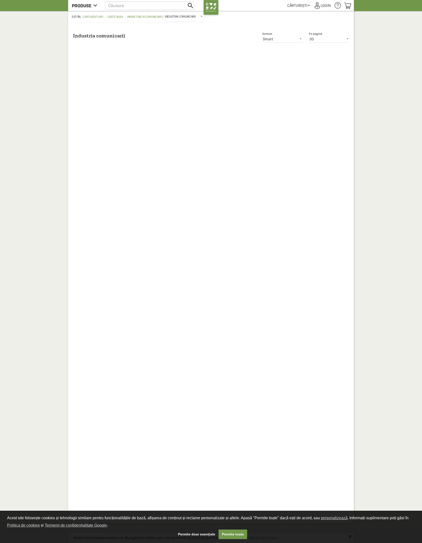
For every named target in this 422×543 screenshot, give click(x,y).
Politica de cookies (23, 525)
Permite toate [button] (233, 534)
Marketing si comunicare (144, 17)
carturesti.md (93, 17)
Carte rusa (115, 17)
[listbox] (184, 16)
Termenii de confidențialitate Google (76, 525)
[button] (149, 5)
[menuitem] (298, 5)
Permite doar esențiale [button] (196, 534)
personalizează (334, 518)
